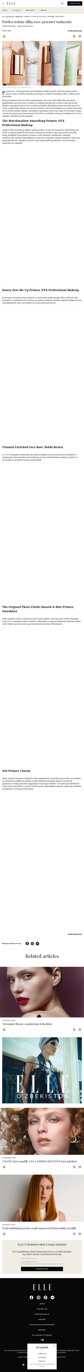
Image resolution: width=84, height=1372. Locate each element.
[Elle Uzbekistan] (11, 3)
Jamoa (42, 1304)
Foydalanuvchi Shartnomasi (42, 1324)
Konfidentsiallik (42, 1314)
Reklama (42, 1330)
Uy (3, 16)
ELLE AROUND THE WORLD (42, 1335)
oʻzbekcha (42, 1354)
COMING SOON (74, 3)
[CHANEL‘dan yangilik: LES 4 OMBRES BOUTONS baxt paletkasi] (42, 1131)
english (42, 1361)
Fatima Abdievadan (75, 31)
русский (42, 1357)
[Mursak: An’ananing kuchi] (42, 1070)
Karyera (42, 1319)
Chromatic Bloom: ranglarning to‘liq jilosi (27, 1024)
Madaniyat (30, 10)
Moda (5, 10)
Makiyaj (19, 16)
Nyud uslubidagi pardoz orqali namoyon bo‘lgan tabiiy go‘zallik (39, 1228)
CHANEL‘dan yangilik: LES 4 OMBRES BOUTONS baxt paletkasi (39, 1161)
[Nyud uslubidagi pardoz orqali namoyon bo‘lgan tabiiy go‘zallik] (42, 1198)
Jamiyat (43, 10)
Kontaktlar (42, 1309)
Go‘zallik (17, 10)
